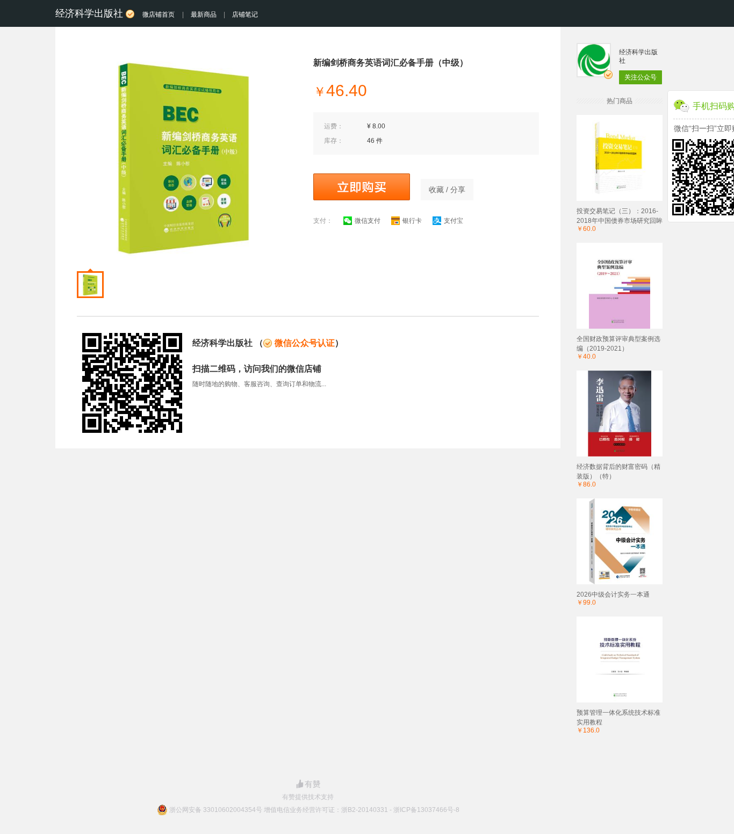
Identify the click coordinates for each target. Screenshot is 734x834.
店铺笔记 (245, 14)
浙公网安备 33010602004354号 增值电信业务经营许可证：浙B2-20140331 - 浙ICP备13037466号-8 (314, 810)
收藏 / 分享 (447, 189)
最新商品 (204, 14)
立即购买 (361, 186)
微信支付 (367, 220)
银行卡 (412, 220)
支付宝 (453, 220)
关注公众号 (640, 77)
